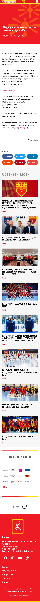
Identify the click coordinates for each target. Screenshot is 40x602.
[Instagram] (12, 558)
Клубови (22, 36)
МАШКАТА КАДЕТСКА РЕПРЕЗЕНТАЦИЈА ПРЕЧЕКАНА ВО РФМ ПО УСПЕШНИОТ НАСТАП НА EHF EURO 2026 (19, 271)
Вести (16, 36)
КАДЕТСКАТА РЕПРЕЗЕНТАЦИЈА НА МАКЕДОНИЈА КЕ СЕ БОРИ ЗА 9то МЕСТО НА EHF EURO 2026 (20, 372)
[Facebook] (5, 558)
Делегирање (23, 128)
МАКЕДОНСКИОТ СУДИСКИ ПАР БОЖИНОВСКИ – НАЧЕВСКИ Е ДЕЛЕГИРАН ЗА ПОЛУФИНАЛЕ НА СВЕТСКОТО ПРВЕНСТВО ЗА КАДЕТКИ (19, 338)
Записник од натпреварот (10, 90)
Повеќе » (4, 211)
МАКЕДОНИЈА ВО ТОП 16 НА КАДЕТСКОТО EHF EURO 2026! (19, 437)
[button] (7, 156)
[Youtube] (20, 558)
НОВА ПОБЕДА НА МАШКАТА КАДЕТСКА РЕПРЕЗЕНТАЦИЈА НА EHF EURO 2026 (17, 405)
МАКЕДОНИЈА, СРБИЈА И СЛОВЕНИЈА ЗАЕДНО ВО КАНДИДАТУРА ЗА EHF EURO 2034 (19, 238)
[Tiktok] (27, 558)
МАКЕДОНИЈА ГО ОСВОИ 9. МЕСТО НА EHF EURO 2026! (19, 304)
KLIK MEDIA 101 (26, 595)
